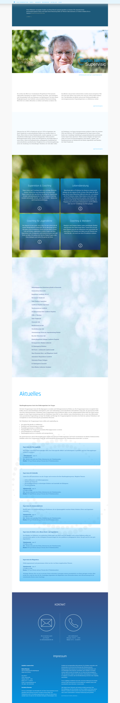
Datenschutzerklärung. (38, 13)
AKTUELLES (54, 2)
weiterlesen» (98, 106)
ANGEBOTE (38, 2)
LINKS (60, 2)
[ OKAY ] (28, 16)
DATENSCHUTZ (97, 75)
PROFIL (32, 2)
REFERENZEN (45, 2)
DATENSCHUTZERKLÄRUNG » (69, 695)
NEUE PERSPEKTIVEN (22, 2)
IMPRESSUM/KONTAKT (85, 75)
